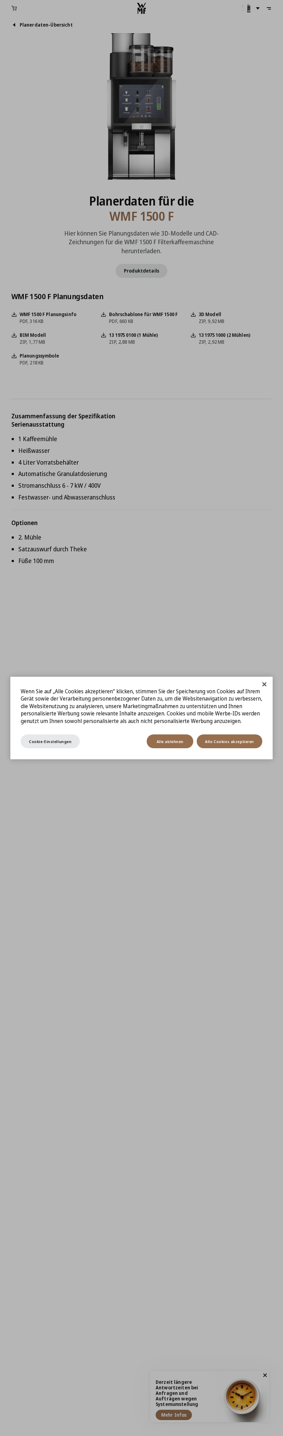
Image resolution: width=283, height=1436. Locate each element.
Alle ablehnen (170, 741)
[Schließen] (264, 684)
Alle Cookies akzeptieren (229, 741)
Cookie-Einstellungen (50, 741)
